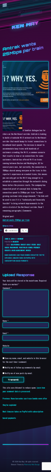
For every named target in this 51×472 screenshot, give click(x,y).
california (15, 244)
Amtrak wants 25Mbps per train (16, 219)
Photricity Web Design (32, 464)
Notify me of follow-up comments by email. (23, 367)
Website (6, 345)
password (14, 247)
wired (28, 250)
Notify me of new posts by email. (18, 373)
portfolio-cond (26, 247)
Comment (7, 287)
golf (39, 244)
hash (7, 247)
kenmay (20, 239)
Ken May (25, 25)
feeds (34, 244)
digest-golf (26, 244)
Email (5, 333)
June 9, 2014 (10, 239)
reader (16, 241)
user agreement (18, 250)
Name (5, 320)
